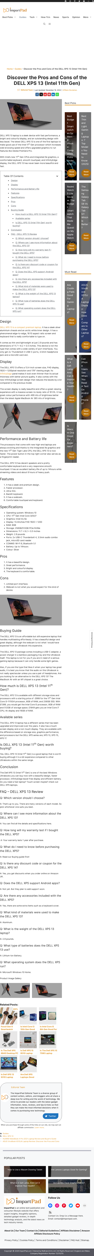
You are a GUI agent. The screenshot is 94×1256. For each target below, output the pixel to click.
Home (10, 69)
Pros (13, 201)
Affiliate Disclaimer (70, 90)
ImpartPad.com (25, 1251)
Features (15, 193)
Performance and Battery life (25, 189)
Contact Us (32, 1230)
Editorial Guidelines (49, 1230)
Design (14, 180)
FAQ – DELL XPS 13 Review (24, 234)
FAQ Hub (75, 1240)
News (56, 17)
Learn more (39, 1127)
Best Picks (7, 17)
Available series (22, 218)
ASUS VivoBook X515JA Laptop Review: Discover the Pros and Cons (31, 1141)
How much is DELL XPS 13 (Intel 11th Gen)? (36, 214)
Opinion (76, 17)
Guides (22, 17)
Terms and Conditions (46, 1240)
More (85, 17)
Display (14, 184)
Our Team (20, 1230)
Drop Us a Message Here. (71, 1216)
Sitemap (85, 1240)
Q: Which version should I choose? (32, 238)
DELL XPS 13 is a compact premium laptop (20, 327)
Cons (13, 206)
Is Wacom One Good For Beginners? (70, 436)
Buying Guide (17, 210)
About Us (9, 1230)
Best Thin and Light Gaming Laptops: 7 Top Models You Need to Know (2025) (85, 140)
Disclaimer (64, 1240)
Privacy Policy (11, 1240)
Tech (32, 17)
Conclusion (16, 230)
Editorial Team (27, 90)
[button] (44, 24)
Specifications (18, 197)
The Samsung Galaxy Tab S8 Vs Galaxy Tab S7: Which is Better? (85, 207)
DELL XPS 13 (8, 1136)
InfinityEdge (6, 373)
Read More (71, 173)
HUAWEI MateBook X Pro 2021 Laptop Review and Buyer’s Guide (29, 1139)
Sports (65, 17)
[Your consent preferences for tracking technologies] (92, 639)
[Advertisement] (47, 44)
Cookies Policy (27, 1240)
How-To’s (45, 17)
